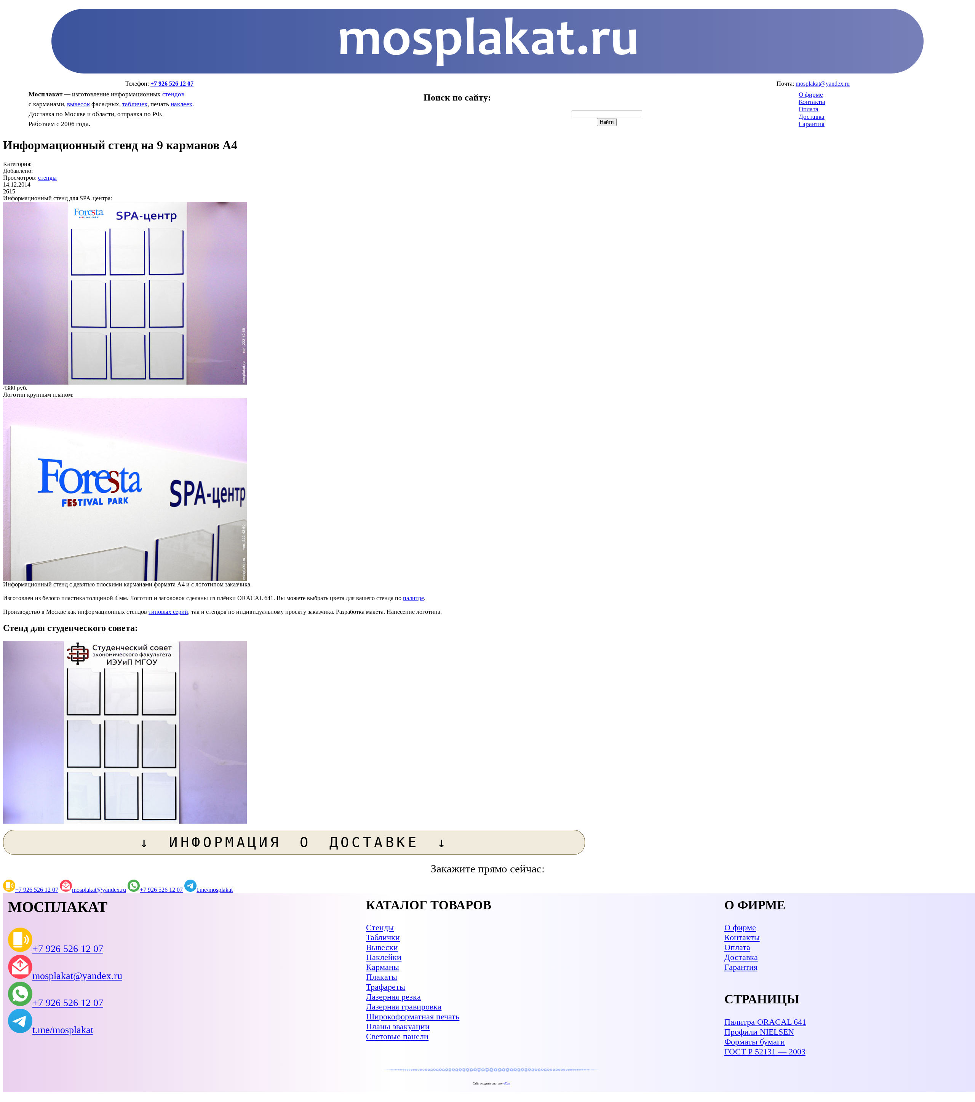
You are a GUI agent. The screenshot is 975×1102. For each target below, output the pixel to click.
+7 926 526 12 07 (171, 83)
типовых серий (168, 611)
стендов (173, 94)
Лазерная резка (393, 996)
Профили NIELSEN (759, 1032)
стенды (47, 177)
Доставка (812, 116)
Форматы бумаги (754, 1041)
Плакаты (381, 977)
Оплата (808, 109)
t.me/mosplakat (215, 889)
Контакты (812, 101)
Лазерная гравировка (403, 1006)
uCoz (506, 1083)
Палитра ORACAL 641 (765, 1022)
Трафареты (385, 987)
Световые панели (397, 1036)
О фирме (811, 94)
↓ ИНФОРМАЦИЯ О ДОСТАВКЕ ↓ (294, 842)
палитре (413, 598)
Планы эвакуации (398, 1026)
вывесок (78, 104)
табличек (134, 104)
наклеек (181, 104)
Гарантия (812, 124)
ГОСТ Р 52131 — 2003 (765, 1051)
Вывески (382, 947)
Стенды (380, 927)
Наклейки (383, 957)
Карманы (382, 967)
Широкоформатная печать (412, 1016)
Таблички (383, 937)
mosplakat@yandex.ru (823, 83)
